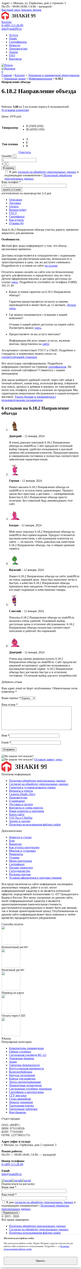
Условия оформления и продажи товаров (35, 877)
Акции (13, 52)
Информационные (40, 78)
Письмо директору (21, 867)
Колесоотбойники (20, 1071)
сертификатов (57, 366)
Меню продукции (20, 860)
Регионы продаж (20, 874)
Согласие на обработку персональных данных (38, 784)
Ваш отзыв (10, 704)
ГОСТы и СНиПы (20, 817)
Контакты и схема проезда (26, 807)
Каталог (7, 22)
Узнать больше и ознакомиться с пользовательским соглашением (29, 398)
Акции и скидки (19, 821)
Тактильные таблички (23, 1108)
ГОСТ (13, 213)
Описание (15, 199)
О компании (17, 800)
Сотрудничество (19, 871)
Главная (7, 75)
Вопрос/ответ (17, 209)
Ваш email (9, 1194)
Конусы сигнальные (22, 1075)
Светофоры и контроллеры (26, 1092)
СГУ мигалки (18, 1095)
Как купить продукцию (24, 847)
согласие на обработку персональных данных (47, 171)
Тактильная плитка (21, 1105)
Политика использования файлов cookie (35, 824)
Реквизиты (16, 854)
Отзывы (14, 857)
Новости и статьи (20, 837)
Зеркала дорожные (21, 1102)
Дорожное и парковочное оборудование (53, 75)
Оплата (13, 206)
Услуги (13, 35)
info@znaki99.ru (12, 28)
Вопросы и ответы (21, 790)
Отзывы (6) (16, 223)
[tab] (44, 199)
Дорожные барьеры (21, 1058)
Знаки (13, 1061)
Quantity (7, 156)
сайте (45, 343)
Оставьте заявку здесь (48, 759)
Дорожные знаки (15, 78)
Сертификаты (18, 41)
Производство (18, 48)
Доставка (15, 203)
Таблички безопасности (24, 1065)
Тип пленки (10, 144)
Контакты (15, 58)
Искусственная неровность (26, 1068)
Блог (12, 840)
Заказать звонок (31, 9)
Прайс (13, 38)
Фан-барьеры (17, 1112)
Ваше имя (9, 1187)
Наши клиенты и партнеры (26, 811)
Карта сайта (16, 814)
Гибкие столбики (20, 1051)
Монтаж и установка (22, 850)
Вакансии (15, 844)
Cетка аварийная (20, 1098)
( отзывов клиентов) (15, 110)
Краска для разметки (22, 1078)
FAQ (12, 55)
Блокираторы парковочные (26, 1048)
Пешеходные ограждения (25, 1085)
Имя (5, 735)
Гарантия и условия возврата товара (32, 787)
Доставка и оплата (21, 804)
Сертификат (17, 216)
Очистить (24, 152)
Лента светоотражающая (25, 1082)
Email (6, 742)
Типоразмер (10, 127)
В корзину (8, 168)
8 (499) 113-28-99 (12, 25)
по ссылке (51, 265)
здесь (14, 282)
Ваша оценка (11, 698)
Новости (14, 45)
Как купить (16, 219)
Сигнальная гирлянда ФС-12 (27, 1055)
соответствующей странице (19, 357)
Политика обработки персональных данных (37, 780)
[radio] (35, 126)
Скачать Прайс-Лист (22, 794)
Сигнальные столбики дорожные (30, 1088)
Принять (40, 1260)
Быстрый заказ (11, 9)
